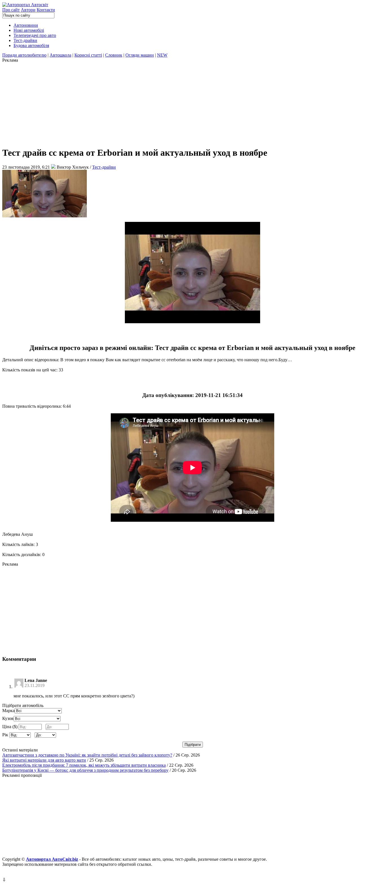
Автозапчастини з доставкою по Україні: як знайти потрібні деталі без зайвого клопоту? (87, 755)
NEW (162, 55)
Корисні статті (88, 55)
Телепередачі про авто (35, 35)
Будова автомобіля (31, 45)
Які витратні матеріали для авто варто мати (44, 760)
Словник (113, 55)
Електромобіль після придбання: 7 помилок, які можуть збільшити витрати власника (84, 765)
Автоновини (26, 25)
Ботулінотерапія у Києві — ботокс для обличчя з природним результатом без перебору (85, 770)
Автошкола (60, 55)
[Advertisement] (171, 102)
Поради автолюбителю (24, 55)
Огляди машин (139, 55)
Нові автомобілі (29, 30)
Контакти (46, 9)
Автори (28, 9)
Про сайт (11, 9)
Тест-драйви (25, 40)
